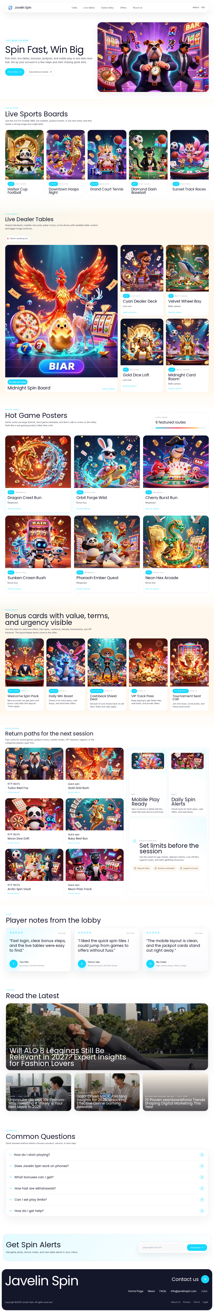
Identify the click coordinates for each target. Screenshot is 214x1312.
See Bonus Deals (38, 72)
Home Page (135, 1291)
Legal (205, 1302)
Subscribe (195, 1247)
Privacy (186, 1302)
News (151, 1291)
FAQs (163, 1291)
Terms (196, 1302)
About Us (175, 1302)
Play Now (13, 72)
